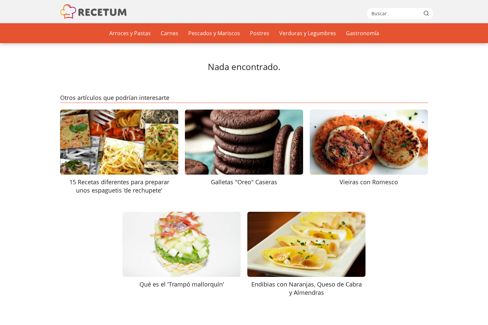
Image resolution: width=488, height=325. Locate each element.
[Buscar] (426, 13)
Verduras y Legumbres (307, 33)
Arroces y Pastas (130, 33)
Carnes (169, 33)
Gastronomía (362, 33)
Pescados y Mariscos (214, 33)
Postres (259, 33)
